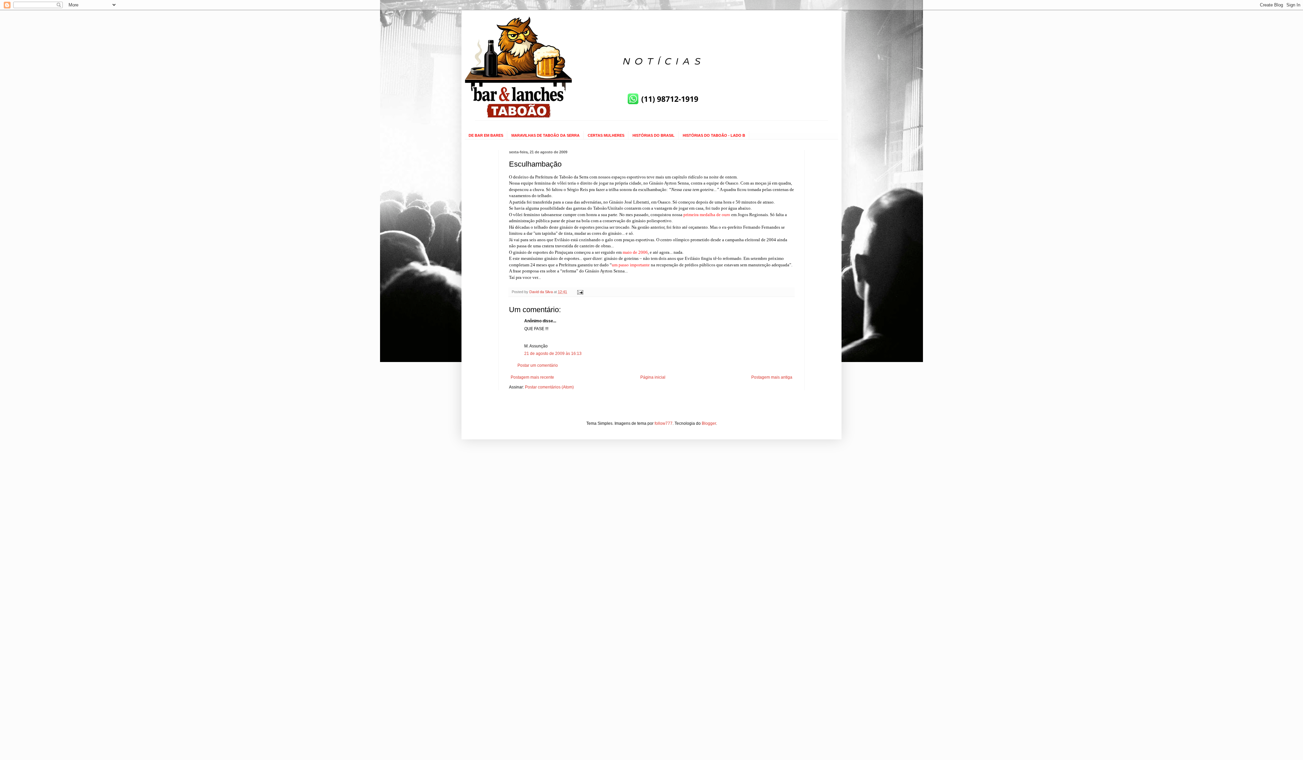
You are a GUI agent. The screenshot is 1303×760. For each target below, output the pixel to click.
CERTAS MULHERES (606, 135)
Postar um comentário (537, 365)
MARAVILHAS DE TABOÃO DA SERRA (545, 135)
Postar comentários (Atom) (549, 387)
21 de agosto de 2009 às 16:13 (553, 353)
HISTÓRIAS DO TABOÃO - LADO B (714, 135)
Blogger (709, 423)
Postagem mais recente (532, 377)
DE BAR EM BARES (486, 135)
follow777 (664, 423)
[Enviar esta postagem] (579, 292)
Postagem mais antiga (771, 377)
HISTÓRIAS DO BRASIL (653, 135)
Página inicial (652, 377)
